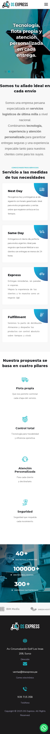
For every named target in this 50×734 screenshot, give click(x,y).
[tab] (5, 71)
